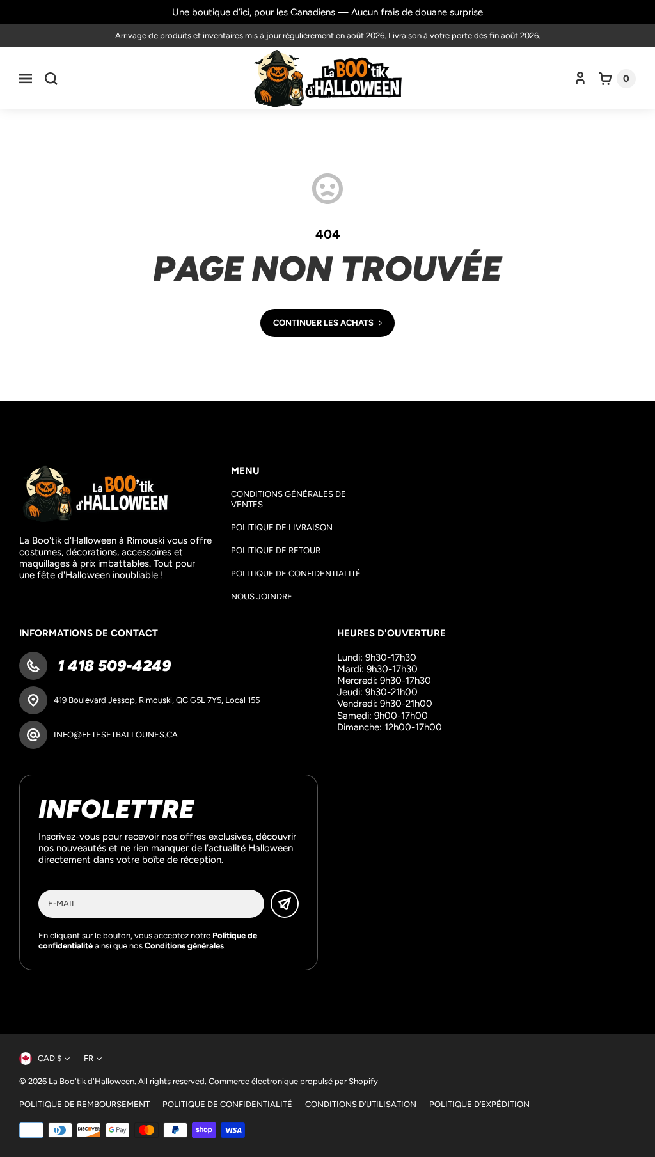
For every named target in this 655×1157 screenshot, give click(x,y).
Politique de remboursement (84, 1104)
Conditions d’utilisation (360, 1104)
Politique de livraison (282, 527)
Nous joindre (261, 596)
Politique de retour (275, 550)
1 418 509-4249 (112, 665)
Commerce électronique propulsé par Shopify (293, 1081)
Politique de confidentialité (296, 573)
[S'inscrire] (285, 904)
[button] (25, 78)
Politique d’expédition (479, 1104)
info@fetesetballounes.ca (116, 734)
